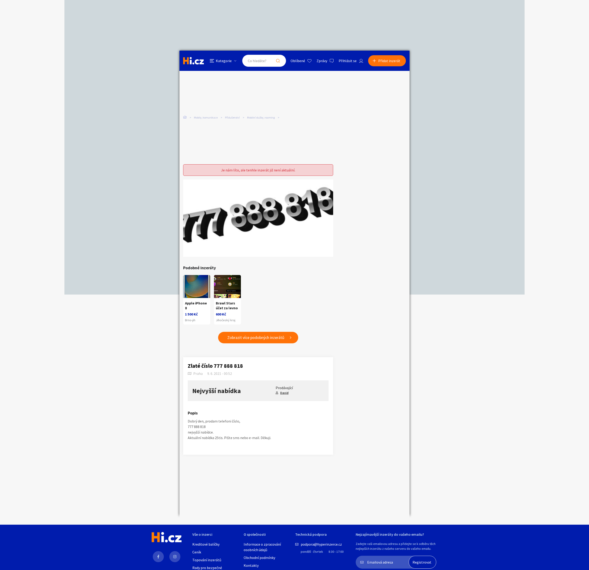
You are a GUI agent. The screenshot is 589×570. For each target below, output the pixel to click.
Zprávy (322, 60)
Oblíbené (298, 60)
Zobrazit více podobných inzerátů (255, 337)
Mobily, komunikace (206, 117)
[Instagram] (174, 556)
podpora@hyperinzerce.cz (321, 544)
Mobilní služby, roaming (261, 117)
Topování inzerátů (206, 560)
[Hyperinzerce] (193, 60)
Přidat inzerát (389, 60)
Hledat (278, 61)
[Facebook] (158, 556)
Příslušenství (232, 117)
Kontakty (251, 565)
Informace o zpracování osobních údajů (262, 547)
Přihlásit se (348, 60)
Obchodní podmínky (259, 557)
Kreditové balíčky (205, 544)
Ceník (196, 552)
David (284, 393)
